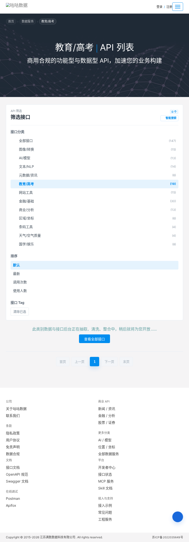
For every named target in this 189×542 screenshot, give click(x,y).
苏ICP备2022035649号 (167, 537)
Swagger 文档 (17, 481)
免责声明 (13, 447)
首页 (11, 21)
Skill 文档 (105, 488)
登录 (159, 7)
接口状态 (105, 474)
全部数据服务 (108, 454)
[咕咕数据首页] (25, 7)
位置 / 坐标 (106, 447)
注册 (169, 7)
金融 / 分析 (106, 415)
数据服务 (27, 21)
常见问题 (105, 512)
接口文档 (13, 467)
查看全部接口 (94, 339)
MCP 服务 (106, 481)
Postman (13, 498)
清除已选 (19, 311)
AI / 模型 (104, 440)
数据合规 (13, 454)
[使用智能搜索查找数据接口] (177, 516)
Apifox (11, 505)
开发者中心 (106, 467)
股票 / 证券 (106, 422)
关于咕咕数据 (16, 408)
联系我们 (13, 415)
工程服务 (105, 519)
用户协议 (13, 440)
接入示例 (105, 505)
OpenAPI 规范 (17, 474)
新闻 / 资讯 (106, 408)
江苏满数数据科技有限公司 (58, 537)
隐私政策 (13, 433)
